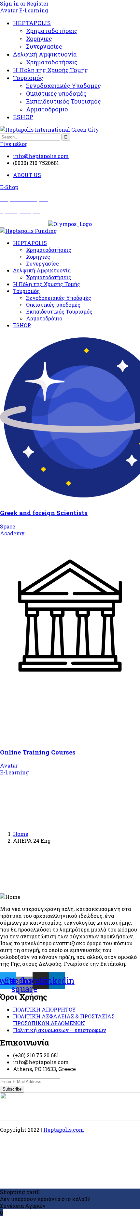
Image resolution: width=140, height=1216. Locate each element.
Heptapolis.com (63, 1129)
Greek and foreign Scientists (44, 513)
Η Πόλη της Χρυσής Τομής (50, 70)
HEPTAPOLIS (32, 23)
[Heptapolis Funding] (28, 230)
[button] (9, 187)
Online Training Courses (38, 752)
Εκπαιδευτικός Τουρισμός (63, 101)
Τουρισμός (28, 78)
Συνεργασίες (44, 46)
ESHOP (23, 117)
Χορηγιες (39, 38)
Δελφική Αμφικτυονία (45, 54)
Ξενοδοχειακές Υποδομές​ (63, 85)
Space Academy (12, 530)
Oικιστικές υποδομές (56, 93)
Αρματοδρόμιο (47, 109)
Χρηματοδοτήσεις (51, 31)
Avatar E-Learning (24, 10)
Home (20, 833)
